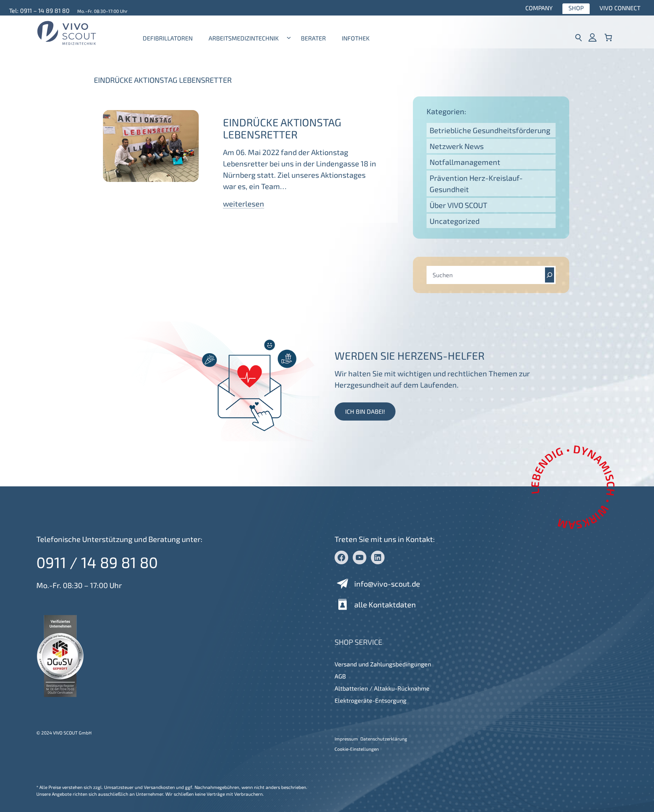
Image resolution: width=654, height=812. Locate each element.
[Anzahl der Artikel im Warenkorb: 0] (608, 37)
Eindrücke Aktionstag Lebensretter (282, 128)
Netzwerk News (457, 146)
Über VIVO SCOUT (458, 205)
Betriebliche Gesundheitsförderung (490, 130)
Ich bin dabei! (365, 411)
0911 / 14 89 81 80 (97, 562)
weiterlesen (243, 203)
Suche (578, 37)
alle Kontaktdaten (385, 604)
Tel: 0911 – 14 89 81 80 (39, 10)
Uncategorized (455, 220)
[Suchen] (549, 275)
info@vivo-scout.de (387, 583)
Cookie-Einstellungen (357, 748)
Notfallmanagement (465, 161)
